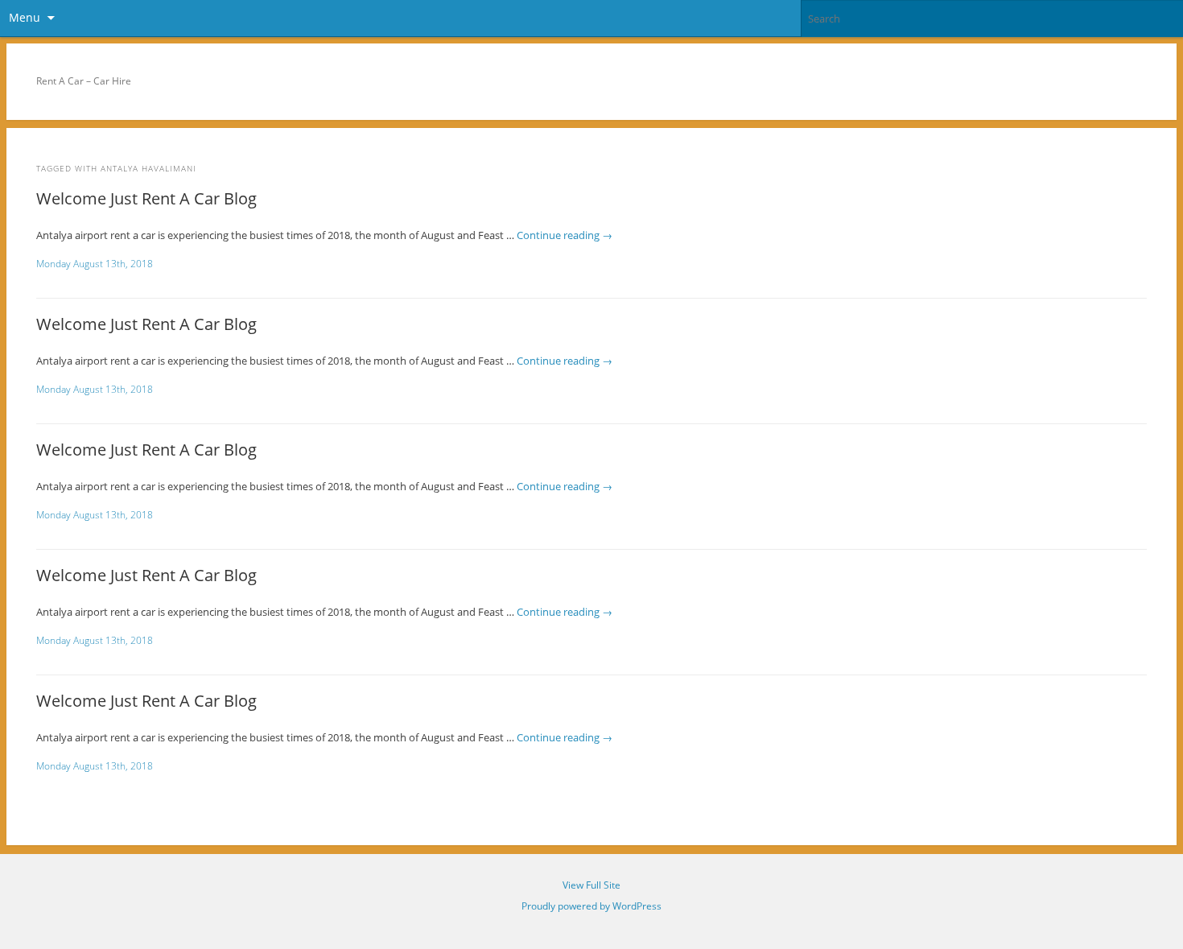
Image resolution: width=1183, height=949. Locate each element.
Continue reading (564, 235)
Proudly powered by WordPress (591, 906)
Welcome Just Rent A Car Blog (146, 198)
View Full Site (591, 885)
